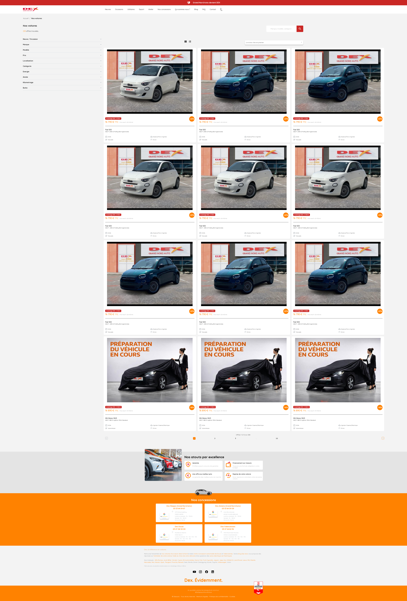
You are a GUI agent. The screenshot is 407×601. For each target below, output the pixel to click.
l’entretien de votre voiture (163, 556)
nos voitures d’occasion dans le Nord (175, 554)
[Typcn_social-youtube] (194, 572)
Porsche (174, 562)
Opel (162, 562)
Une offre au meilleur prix (202, 474)
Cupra (180, 560)
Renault (180, 562)
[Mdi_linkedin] (213, 572)
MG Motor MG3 (111, 418)
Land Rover (238, 560)
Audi (165, 560)
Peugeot (168, 562)
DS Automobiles (188, 560)
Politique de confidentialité (218, 596)
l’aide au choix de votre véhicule (184, 556)
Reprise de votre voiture (242, 474)
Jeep (221, 560)
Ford (204, 560)
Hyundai (210, 560)
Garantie (195, 463)
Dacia (197, 560)
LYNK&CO (230, 560)
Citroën (174, 560)
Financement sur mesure (242, 463)
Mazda (252, 560)
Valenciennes (228, 554)
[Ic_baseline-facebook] (207, 572)
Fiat (201, 560)
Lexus (245, 560)
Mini (153, 562)
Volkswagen (222, 562)
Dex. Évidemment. (203, 580)
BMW (169, 560)
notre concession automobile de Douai (207, 554)
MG (248, 560)
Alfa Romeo (159, 560)
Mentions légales (202, 596)
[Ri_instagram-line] (200, 572)
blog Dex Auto (243, 554)
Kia (225, 560)
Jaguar (216, 560)
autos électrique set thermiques (221, 556)
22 (277, 438)
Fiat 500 (108, 130)
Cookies (232, 596)
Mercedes (147, 562)
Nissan (157, 562)
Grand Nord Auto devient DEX (206, 2)
